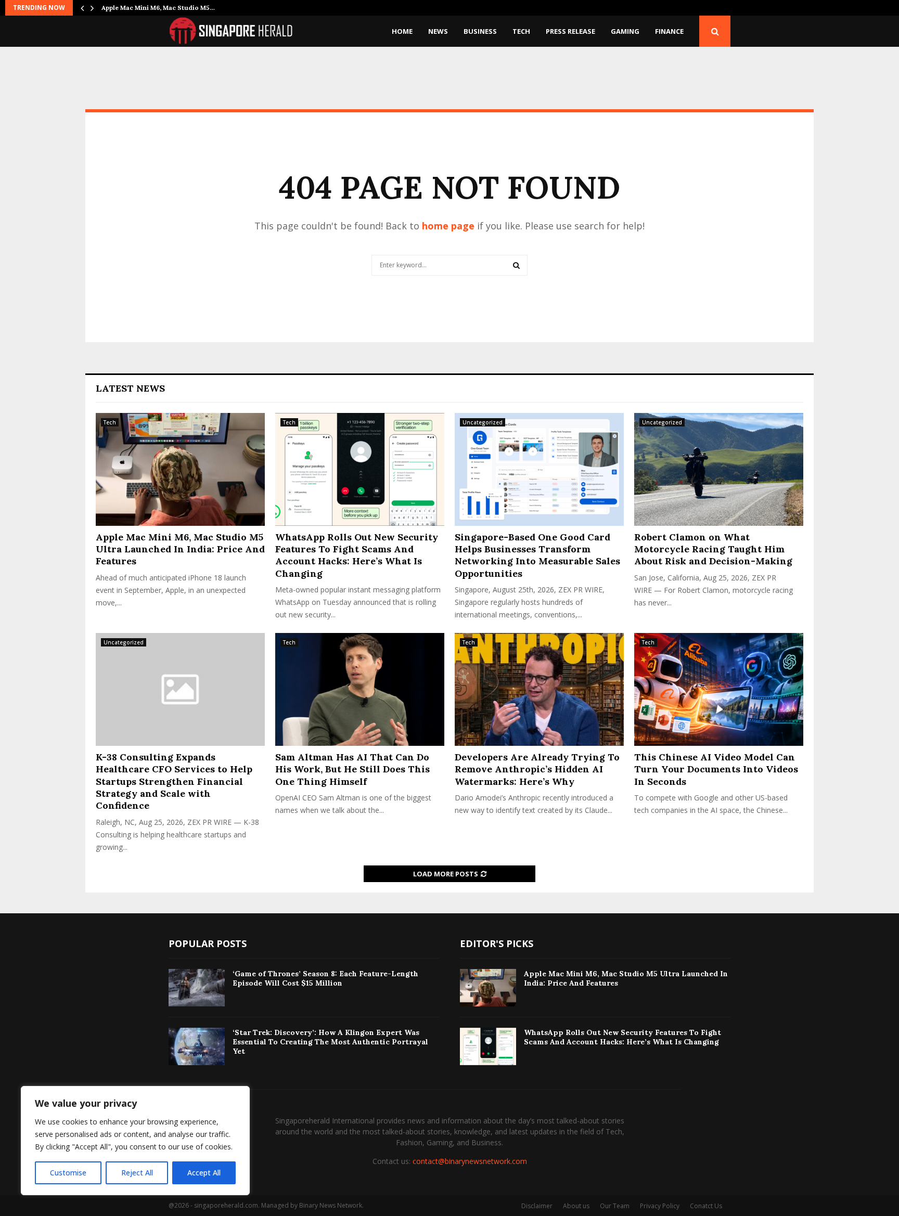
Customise (68, 1173)
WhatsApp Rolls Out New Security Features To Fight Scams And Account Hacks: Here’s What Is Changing (356, 555)
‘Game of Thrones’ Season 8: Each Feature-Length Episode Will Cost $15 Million (325, 978)
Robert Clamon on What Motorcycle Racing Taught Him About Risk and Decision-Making (713, 549)
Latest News (130, 388)
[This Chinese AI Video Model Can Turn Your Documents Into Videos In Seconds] (718, 689)
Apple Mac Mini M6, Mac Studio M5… (158, 7)
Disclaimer (537, 1205)
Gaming (625, 31)
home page (448, 225)
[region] (135, 1140)
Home (402, 31)
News (438, 31)
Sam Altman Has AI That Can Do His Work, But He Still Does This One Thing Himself (352, 769)
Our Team (615, 1205)
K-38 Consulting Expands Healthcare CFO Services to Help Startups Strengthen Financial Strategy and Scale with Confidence (174, 781)
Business (480, 31)
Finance (669, 31)
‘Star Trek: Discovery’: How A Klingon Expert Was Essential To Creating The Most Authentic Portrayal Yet (330, 1042)
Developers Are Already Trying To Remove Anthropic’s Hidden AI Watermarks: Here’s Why (537, 769)
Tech (521, 31)
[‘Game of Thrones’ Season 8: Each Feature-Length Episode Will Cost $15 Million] (197, 987)
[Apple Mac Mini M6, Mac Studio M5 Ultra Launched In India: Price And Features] (180, 469)
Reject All (137, 1173)
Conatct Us (706, 1205)
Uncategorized (483, 422)
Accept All (204, 1173)
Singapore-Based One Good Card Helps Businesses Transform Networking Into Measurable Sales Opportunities (537, 555)
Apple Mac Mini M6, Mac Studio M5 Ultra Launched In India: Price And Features (180, 549)
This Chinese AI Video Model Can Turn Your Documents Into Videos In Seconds (716, 769)
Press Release (570, 31)
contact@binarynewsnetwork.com (470, 1161)
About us (576, 1205)
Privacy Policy (659, 1205)
